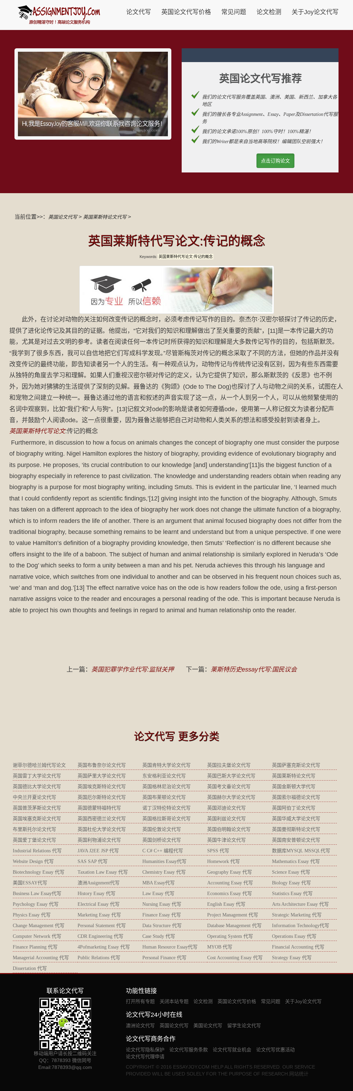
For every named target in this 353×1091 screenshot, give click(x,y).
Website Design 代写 (33, 861)
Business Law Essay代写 (37, 893)
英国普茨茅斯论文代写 (37, 808)
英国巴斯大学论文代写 (231, 775)
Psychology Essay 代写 (36, 904)
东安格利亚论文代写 (164, 775)
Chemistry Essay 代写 (164, 872)
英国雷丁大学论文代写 (37, 775)
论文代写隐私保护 (145, 1049)
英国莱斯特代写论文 (37, 431)
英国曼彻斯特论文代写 (296, 829)
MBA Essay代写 (158, 882)
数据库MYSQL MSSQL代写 (301, 850)
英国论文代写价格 (186, 12)
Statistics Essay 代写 (292, 893)
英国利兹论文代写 (226, 818)
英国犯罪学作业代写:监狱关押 (132, 669)
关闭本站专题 (174, 1001)
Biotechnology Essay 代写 (38, 872)
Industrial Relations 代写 (37, 850)
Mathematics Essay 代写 (296, 861)
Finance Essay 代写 (161, 915)
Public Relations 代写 (99, 957)
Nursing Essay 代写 (161, 904)
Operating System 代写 (230, 936)
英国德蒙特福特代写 (99, 808)
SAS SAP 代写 (93, 861)
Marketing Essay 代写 (99, 915)
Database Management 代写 (234, 925)
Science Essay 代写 (291, 872)
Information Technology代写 (300, 925)
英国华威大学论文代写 (296, 818)
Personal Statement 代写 (102, 925)
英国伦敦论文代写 (161, 829)
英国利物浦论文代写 (99, 840)
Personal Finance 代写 (164, 957)
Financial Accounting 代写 (298, 947)
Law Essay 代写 (158, 893)
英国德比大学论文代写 (37, 786)
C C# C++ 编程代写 (162, 850)
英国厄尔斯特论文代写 (102, 797)
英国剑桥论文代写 (161, 840)
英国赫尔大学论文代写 (231, 797)
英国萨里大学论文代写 (102, 775)
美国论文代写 (207, 1025)
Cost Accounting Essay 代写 (235, 957)
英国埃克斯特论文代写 (102, 786)
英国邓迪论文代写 (226, 808)
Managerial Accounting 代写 (41, 957)
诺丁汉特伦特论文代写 (166, 808)
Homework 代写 (223, 861)
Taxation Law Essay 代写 (103, 872)
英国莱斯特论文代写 (105, 217)
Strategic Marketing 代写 (297, 915)
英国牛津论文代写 (226, 840)
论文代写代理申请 (145, 1056)
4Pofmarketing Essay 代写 (104, 947)
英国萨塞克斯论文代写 (296, 765)
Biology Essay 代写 (291, 882)
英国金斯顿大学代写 (293, 786)
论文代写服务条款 (188, 1049)
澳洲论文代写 (140, 1025)
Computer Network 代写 (37, 936)
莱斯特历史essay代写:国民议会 (254, 669)
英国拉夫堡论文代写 (229, 765)
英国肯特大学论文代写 (166, 765)
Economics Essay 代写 (229, 893)
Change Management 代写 (38, 925)
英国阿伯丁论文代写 (293, 808)
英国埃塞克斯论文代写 (37, 818)
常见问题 (233, 12)
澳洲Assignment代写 (99, 882)
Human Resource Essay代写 (170, 947)
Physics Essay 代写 (32, 915)
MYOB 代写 (219, 947)
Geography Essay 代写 (229, 872)
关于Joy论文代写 (315, 12)
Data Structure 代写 (162, 925)
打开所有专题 (140, 1001)
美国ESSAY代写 (30, 882)
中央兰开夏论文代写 (34, 797)
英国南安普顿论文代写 (296, 840)
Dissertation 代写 (30, 968)
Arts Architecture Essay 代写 (300, 904)
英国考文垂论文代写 (229, 786)
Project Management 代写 (232, 915)
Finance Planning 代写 (35, 947)
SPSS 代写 (218, 850)
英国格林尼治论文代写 (166, 786)
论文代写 (138, 12)
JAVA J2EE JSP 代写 (98, 850)
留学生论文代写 (244, 1025)
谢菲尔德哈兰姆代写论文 (39, 765)
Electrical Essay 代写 (99, 904)
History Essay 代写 (96, 893)
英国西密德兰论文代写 (102, 818)
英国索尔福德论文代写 (296, 797)
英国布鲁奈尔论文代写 (102, 765)
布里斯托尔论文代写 (34, 829)
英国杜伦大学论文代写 (102, 829)
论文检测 (268, 12)
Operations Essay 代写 (294, 936)
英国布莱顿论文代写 (164, 797)
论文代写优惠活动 (275, 1049)
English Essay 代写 (226, 904)
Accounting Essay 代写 (230, 882)
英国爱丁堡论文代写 (34, 840)
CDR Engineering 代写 (100, 936)
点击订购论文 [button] (275, 160)
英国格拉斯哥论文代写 (166, 818)
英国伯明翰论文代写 (229, 829)
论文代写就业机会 (232, 1049)
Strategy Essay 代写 (292, 957)
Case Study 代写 (158, 936)
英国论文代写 (62, 217)
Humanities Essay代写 (164, 861)
